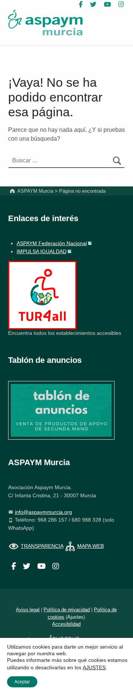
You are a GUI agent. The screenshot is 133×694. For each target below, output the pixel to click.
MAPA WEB (90, 546)
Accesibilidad (66, 624)
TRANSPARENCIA (42, 546)
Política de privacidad (67, 609)
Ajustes (75, 617)
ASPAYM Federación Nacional (52, 243)
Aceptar (22, 681)
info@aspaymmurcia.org (43, 512)
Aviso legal (28, 609)
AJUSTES (94, 667)
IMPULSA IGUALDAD (41, 251)
